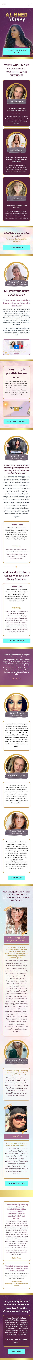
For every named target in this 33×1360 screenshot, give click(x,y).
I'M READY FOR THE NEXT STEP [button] (16, 51)
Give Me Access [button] (16, 247)
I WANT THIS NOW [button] (16, 641)
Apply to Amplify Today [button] (16, 421)
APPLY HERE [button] (16, 878)
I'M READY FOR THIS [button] (16, 1183)
